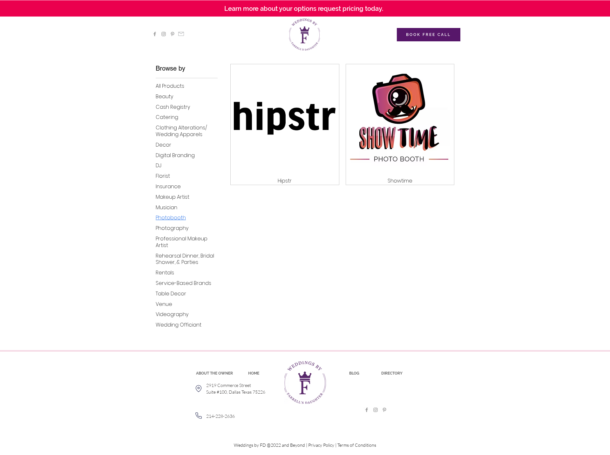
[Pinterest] (172, 34)
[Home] (198, 388)
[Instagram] (163, 34)
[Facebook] (155, 34)
